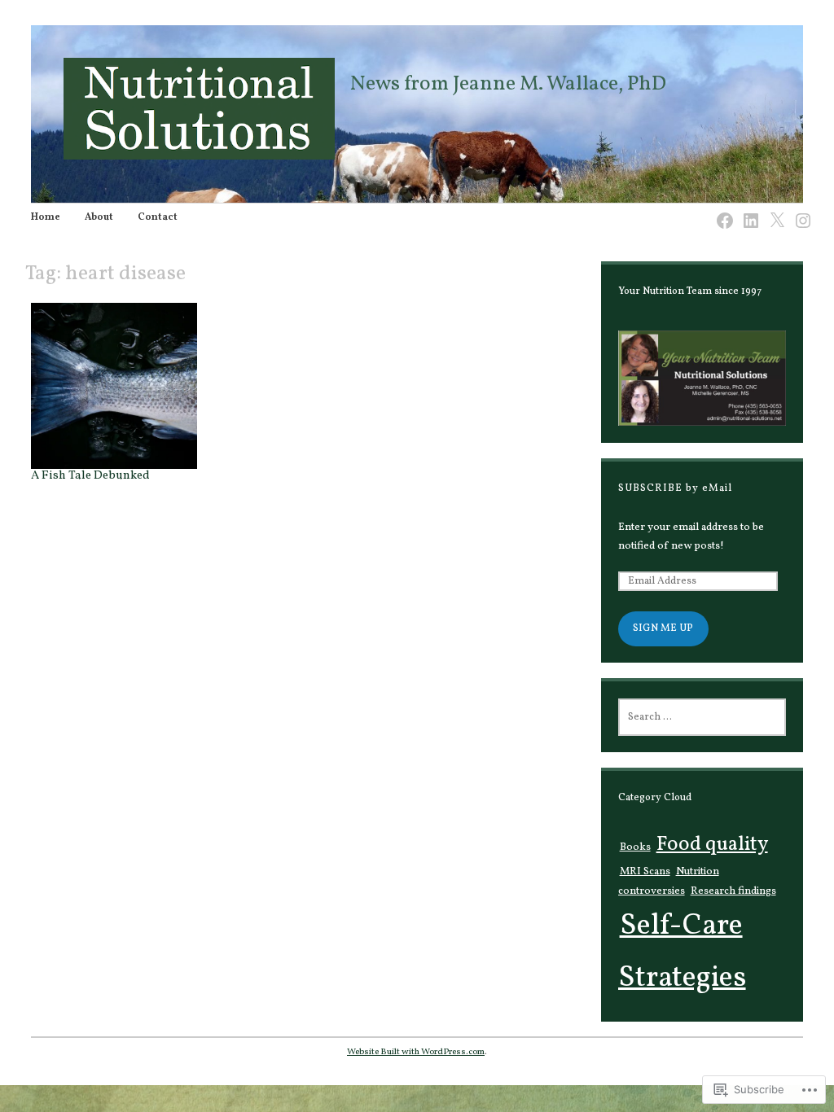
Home (45, 217)
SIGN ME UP (663, 628)
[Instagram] (798, 211)
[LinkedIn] (746, 211)
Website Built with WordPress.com (416, 1051)
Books (635, 847)
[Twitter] (772, 211)
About (99, 217)
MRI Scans (645, 871)
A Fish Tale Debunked (90, 475)
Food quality (712, 844)
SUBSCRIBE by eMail (675, 488)
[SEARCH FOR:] (702, 717)
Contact (158, 217)
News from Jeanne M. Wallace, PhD (508, 84)
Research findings (733, 891)
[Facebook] (720, 211)
